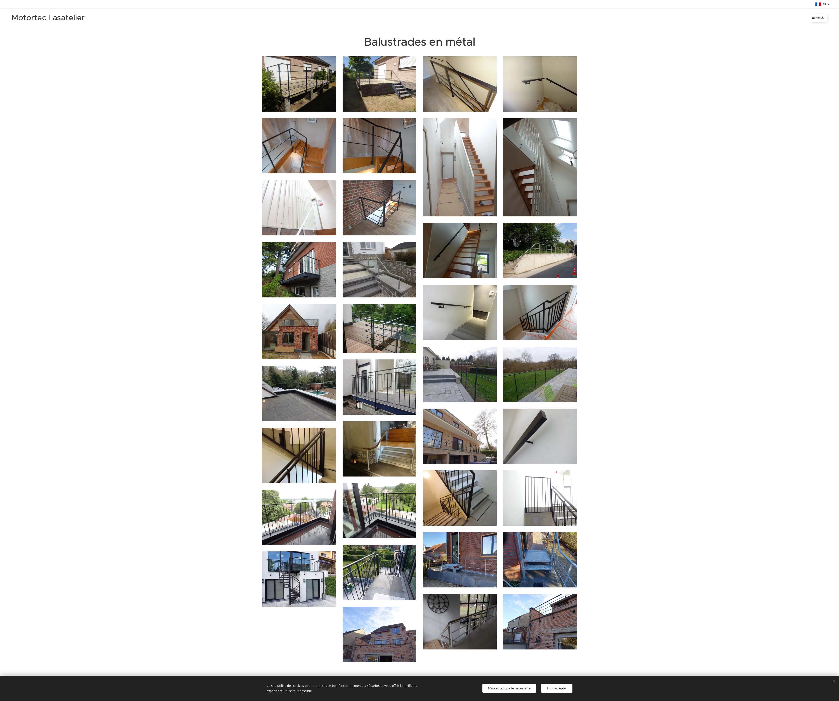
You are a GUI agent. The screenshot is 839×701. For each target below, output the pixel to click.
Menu (820, 18)
